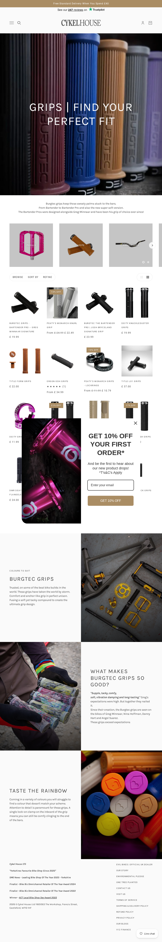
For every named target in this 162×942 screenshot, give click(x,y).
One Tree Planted (127, 882)
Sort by (33, 277)
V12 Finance (123, 930)
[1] (143, 262)
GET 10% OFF (110, 500)
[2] (148, 262)
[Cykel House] (81, 22)
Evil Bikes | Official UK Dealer (134, 864)
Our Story (122, 870)
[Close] (135, 423)
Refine (47, 277)
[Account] (143, 23)
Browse (18, 277)
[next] (152, 245)
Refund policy (125, 912)
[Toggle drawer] (11, 23)
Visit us (120, 894)
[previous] (9, 226)
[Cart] (150, 23)
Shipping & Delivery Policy (132, 906)
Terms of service (126, 900)
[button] (141, 277)
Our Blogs (122, 924)
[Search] (19, 23)
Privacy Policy (125, 918)
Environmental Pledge (130, 876)
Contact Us (123, 888)
